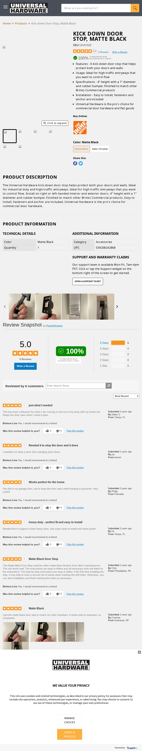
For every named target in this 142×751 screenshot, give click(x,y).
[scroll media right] (118, 307)
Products (21, 23)
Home (7, 23)
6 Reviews (103, 52)
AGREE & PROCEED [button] (70, 734)
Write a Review (119, 52)
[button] (16, 632)
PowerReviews (54, 325)
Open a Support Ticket (88, 281)
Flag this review (75, 430)
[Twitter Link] (81, 163)
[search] (135, 8)
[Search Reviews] (109, 386)
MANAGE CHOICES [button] (69, 720)
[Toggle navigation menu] (5, 7)
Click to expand (57, 123)
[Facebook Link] (75, 163)
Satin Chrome (100, 149)
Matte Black (81, 149)
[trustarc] (131, 747)
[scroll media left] (6, 307)
